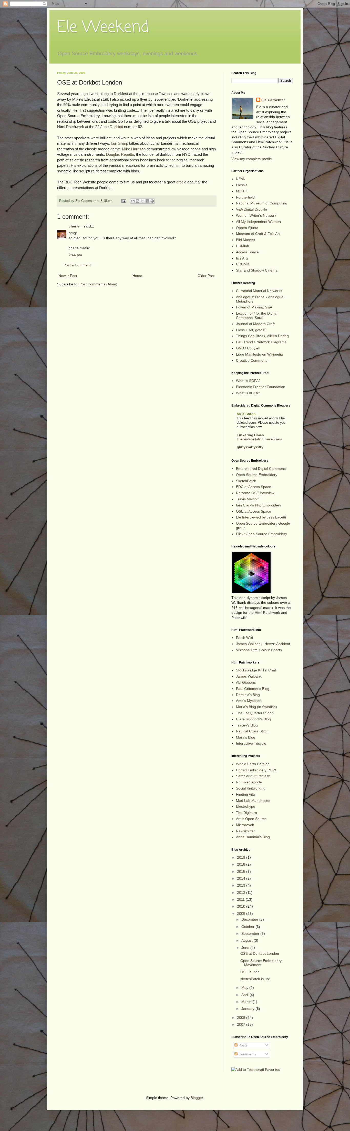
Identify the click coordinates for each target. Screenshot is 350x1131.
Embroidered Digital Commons (261, 468)
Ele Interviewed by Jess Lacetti (261, 517)
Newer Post (67, 276)
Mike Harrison (134, 149)
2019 (241, 857)
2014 (241, 878)
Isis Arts (242, 258)
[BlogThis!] (137, 201)
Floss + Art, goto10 (251, 330)
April (245, 995)
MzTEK (242, 191)
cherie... (76, 226)
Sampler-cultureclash (253, 776)
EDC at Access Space (253, 487)
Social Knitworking (250, 788)
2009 (241, 913)
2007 (241, 1024)
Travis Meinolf (247, 499)
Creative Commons (251, 360)
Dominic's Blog (248, 695)
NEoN (240, 179)
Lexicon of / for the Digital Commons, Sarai (256, 315)
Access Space (247, 252)
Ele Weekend (103, 27)
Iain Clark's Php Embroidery (258, 505)
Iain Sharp (119, 143)
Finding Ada (245, 794)
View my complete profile (251, 159)
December (250, 919)
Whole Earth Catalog (253, 764)
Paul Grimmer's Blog (252, 689)
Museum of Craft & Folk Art (258, 234)
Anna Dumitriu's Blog (253, 837)
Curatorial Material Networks (259, 291)
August (247, 940)
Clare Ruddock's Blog (253, 719)
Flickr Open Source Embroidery (261, 534)
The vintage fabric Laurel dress (260, 439)
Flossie (242, 185)
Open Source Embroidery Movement (261, 963)
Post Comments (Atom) (98, 284)
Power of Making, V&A (254, 307)
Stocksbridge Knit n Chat (256, 670)
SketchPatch (246, 481)
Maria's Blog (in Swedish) (256, 707)
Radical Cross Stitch (252, 731)
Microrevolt (245, 825)
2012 (241, 892)
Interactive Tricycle (251, 743)
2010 (241, 906)
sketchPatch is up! (255, 979)
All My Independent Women (258, 222)
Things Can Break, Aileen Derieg (262, 336)
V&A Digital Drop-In (251, 209)
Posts (243, 1045)
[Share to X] (142, 201)
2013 (241, 885)
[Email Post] (123, 201)
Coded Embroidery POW (256, 770)
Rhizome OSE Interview (255, 493)
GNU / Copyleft (248, 348)
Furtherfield (245, 197)
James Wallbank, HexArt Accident (263, 644)
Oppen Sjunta (247, 228)
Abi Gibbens (246, 682)
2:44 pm (75, 255)
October (248, 927)
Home (137, 276)
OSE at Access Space (253, 511)
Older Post (206, 276)
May (245, 987)
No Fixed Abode (249, 782)
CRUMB (242, 264)
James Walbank (249, 676)
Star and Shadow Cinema (256, 270)
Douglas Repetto (120, 154)
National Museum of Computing (261, 203)
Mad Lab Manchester (253, 800)
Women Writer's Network (256, 215)
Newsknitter (245, 831)
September (250, 933)
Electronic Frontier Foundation (260, 387)
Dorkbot (116, 126)
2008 (241, 1017)
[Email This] (132, 201)
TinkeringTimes (250, 435)
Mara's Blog (245, 737)
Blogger (197, 1098)
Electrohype (245, 806)
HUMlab (242, 246)
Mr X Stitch (246, 414)
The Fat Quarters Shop (255, 713)
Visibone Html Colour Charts (259, 650)
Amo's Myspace (249, 701)
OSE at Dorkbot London (259, 953)
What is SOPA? (248, 381)
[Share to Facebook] (147, 201)
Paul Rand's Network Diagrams (261, 342)
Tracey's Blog (247, 725)
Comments (247, 1054)
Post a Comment (77, 265)
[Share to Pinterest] (152, 201)
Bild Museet (245, 240)
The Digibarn (246, 813)
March (247, 1002)
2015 (241, 871)
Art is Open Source (251, 819)
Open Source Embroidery (256, 475)
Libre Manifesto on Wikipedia (259, 354)
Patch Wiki (244, 638)
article (181, 182)
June (245, 948)
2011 (241, 899)
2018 (241, 864)
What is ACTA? (248, 393)
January (248, 1009)
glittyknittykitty (250, 447)
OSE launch (250, 972)
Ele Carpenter (273, 100)
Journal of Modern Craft (255, 324)
